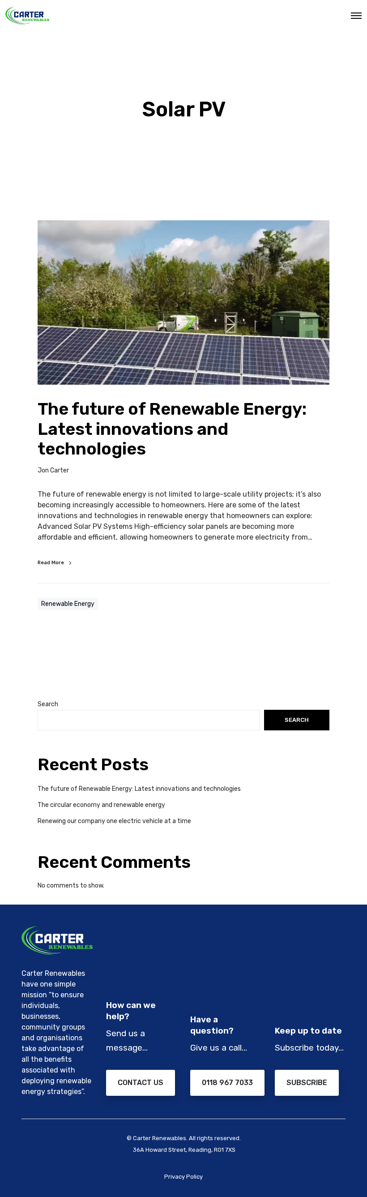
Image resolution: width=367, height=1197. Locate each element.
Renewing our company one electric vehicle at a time (114, 821)
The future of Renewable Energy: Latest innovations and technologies (139, 789)
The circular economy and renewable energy (101, 805)
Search (48, 704)
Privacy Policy (183, 1176)
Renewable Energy (67, 604)
